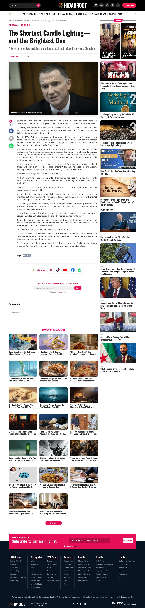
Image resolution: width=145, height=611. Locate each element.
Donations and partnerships (18, 577)
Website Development (130, 604)
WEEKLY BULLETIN (52, 14)
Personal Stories (35, 580)
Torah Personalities (36, 587)
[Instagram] (96, 5)
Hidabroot (16, 557)
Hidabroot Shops (15, 571)
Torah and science (36, 577)
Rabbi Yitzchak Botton (84, 574)
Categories (36, 557)
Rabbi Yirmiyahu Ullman (84, 571)
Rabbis (81, 557)
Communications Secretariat (39, 603)
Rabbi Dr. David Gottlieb (84, 567)
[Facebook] (118, 5)
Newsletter (13, 564)
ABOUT (121, 14)
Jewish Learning (51, 574)
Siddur (122, 557)
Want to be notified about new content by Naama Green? (58, 283)
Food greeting (123, 574)
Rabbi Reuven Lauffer (83, 564)
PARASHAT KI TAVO (99, 14)
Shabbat (66, 574)
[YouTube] (101, 5)
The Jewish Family (52, 564)
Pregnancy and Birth (101, 571)
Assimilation (67, 564)
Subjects (68, 557)
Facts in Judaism (68, 571)
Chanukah (26, 255)
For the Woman (100, 561)
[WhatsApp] (112, 5)
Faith (65, 580)
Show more (53, 523)
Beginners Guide (68, 561)
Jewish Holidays (51, 571)
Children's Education (101, 577)
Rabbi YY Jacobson (83, 580)
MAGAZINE (33, 14)
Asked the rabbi (14, 567)
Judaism (33, 561)
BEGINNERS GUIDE (82, 14)
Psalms (121, 577)
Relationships (100, 567)
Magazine (13, 574)
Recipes (98, 580)
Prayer (49, 567)
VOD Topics (53, 557)
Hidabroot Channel (15, 561)
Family (32, 571)
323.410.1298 (39, 605)
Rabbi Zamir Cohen (83, 561)
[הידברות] (72, 5)
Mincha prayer (123, 567)
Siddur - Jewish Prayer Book (126, 561)
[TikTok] (107, 5)
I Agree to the (58, 292)
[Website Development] (117, 604)
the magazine (34, 564)
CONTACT (112, 14)
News (32, 567)
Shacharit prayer (123, 564)
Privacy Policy (62, 292)
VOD (24, 14)
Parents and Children (102, 574)
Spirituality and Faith (36, 574)
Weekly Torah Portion (36, 584)
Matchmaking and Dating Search (105, 564)
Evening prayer (123, 571)
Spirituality (50, 577)
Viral (65, 584)
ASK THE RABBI (67, 14)
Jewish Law (67, 577)
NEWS (41, 14)
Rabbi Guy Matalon (83, 577)
